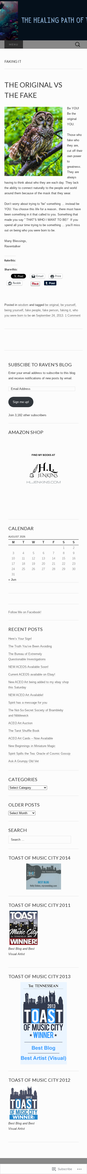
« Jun (12, 579)
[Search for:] (78, 44)
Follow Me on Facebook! (24, 612)
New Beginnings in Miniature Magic (31, 746)
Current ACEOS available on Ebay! (31, 674)
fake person (50, 310)
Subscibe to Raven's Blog (40, 364)
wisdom (23, 305)
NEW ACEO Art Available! (25, 695)
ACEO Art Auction (20, 723)
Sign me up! (21, 402)
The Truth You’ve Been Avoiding (30, 646)
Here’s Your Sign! (20, 638)
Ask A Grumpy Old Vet (23, 761)
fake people (33, 310)
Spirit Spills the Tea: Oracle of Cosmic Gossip (39, 753)
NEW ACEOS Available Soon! (28, 667)
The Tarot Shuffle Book (23, 730)
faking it (65, 310)
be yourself (68, 305)
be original (52, 305)
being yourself (13, 310)
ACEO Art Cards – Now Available (30, 738)
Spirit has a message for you (27, 702)
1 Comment (73, 315)
